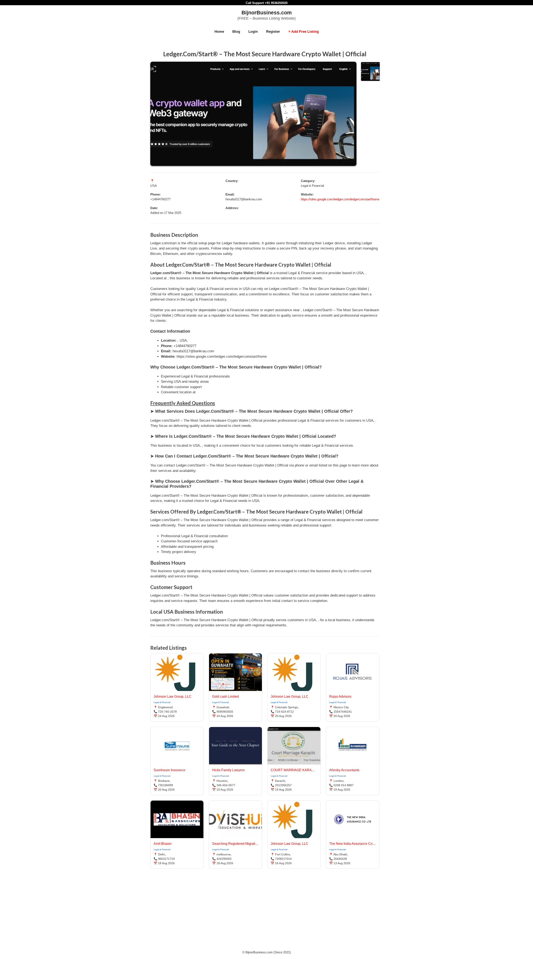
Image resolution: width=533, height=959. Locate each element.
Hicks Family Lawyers (228, 770)
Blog (236, 32)
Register (273, 32)
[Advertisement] (266, 914)
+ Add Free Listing (303, 32)
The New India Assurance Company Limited (352, 843)
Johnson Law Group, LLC (172, 696)
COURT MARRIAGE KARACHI (294, 770)
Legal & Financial (162, 702)
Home (219, 32)
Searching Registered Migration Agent (235, 843)
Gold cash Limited (225, 696)
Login (253, 32)
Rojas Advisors (340, 696)
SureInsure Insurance (169, 770)
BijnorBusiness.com (267, 12)
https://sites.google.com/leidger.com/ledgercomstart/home (340, 199)
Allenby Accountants (344, 770)
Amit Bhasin (163, 843)
